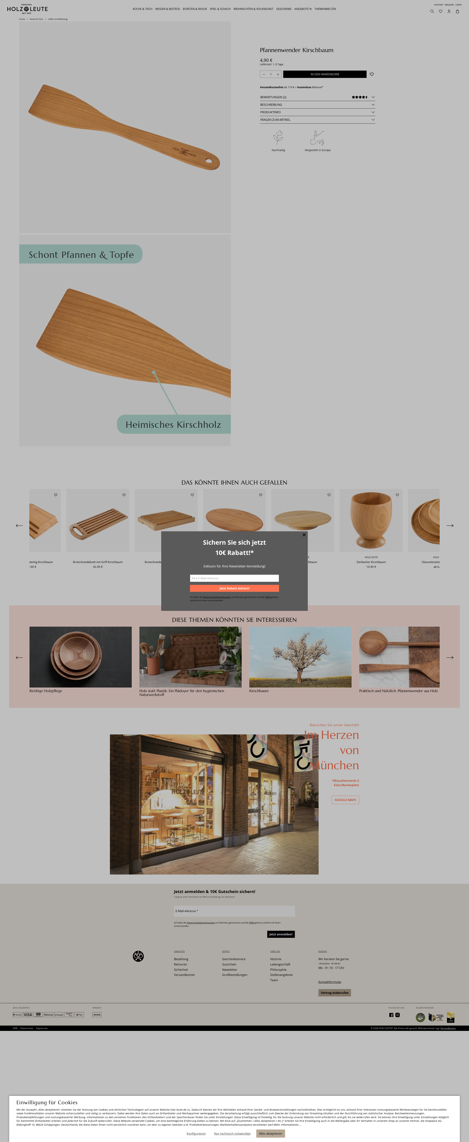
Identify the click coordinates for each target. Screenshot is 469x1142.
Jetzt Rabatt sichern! (235, 588)
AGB (267, 597)
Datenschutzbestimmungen (217, 597)
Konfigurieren (196, 1134)
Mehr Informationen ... (288, 1124)
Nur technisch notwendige (232, 1134)
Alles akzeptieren (270, 1134)
